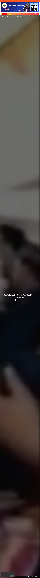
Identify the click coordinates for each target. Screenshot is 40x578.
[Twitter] (36, 1)
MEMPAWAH (20, 293)
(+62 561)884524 (4, 0)
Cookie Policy (7, 574)
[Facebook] (35, 1)
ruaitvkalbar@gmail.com (11, 0)
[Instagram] (37, 1)
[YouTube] (38, 1)
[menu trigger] (37, 14)
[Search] (35, 14)
